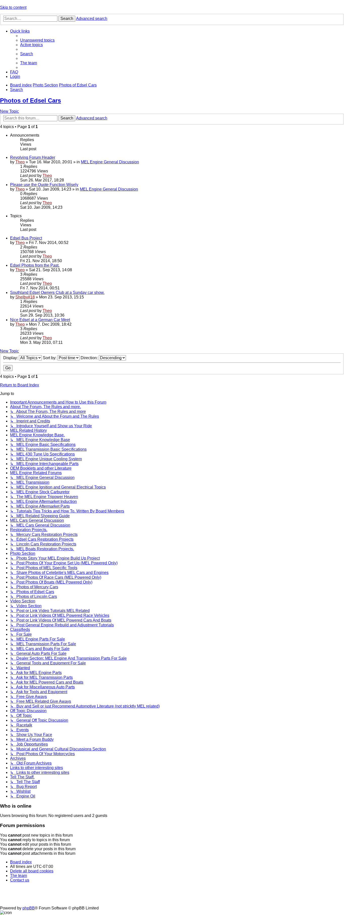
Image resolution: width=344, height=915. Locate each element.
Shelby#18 (25, 297)
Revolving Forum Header (32, 157)
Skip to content (13, 7)
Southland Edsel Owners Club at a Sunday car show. (57, 292)
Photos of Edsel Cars (30, 100)
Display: (11, 358)
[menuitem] (37, 40)
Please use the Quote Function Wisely (44, 184)
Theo (20, 162)
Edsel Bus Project (26, 238)
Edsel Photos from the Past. (34, 265)
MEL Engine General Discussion (110, 162)
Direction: (90, 358)
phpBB (28, 908)
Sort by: (50, 358)
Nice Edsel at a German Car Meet (40, 320)
